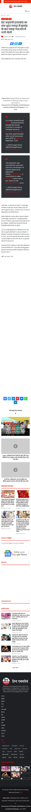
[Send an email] (12, 36)
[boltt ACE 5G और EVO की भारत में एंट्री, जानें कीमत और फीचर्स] (15, 780)
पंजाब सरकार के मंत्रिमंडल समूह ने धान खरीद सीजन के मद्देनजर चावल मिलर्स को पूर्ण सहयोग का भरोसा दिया (8, 503)
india (11, 748)
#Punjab (9, 179)
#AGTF (8, 123)
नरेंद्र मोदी (21, 751)
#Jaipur (19, 138)
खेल (2, 714)
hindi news (4, 748)
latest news (17, 748)
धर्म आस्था (3, 730)
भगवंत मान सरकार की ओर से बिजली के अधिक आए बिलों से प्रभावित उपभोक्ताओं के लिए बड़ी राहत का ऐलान (7, 523)
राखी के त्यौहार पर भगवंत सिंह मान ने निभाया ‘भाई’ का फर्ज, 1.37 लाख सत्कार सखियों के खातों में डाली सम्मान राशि (15, 430)
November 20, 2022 (13, 149)
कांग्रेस (15, 751)
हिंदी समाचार (22, 757)
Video (3, 736)
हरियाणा (3, 701)
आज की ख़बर (9, 423)
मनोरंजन (3, 717)
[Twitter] (15, 43)
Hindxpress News (8, 36)
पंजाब (7, 19)
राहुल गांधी (4, 757)
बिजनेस (2, 712)
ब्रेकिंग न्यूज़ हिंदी (5, 754)
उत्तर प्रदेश (3, 709)
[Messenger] (21, 398)
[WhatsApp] (26, 398)
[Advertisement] (15, 78)
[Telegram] (15, 402)
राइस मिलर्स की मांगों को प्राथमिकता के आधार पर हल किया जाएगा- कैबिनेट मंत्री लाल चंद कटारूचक (21, 616)
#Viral (2, 733)
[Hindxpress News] (15, 6)
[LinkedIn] (19, 43)
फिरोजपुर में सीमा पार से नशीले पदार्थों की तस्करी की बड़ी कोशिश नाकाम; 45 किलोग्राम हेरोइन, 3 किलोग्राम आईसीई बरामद (22, 503)
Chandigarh (14, 745)
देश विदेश (3, 725)
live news (24, 748)
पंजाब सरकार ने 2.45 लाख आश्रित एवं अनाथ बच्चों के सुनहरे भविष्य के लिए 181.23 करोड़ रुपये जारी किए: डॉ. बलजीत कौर (21, 649)
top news (9, 751)
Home (4, 15)
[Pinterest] (17, 398)
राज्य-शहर (22, 754)
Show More (15, 667)
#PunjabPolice (15, 174)
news (3, 751)
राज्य (2, 706)
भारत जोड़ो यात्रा (14, 754)
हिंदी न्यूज (15, 757)
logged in (10, 543)
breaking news (5, 745)
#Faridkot (19, 132)
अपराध (8, 15)
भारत (10, 19)
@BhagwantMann (12, 183)
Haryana (22, 745)
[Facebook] (11, 43)
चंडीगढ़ (2, 698)
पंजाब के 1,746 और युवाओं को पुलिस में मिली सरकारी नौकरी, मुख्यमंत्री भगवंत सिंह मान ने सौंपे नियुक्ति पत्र (20, 658)
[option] (15, 426)
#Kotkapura (10, 132)
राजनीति (3, 720)
